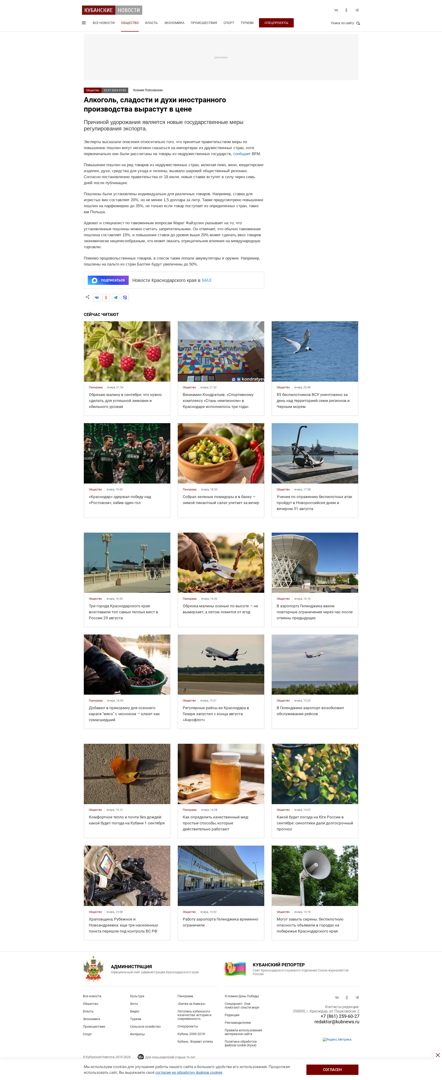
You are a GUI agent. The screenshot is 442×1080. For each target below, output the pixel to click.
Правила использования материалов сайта (243, 1032)
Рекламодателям (238, 1022)
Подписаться (113, 280)
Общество (130, 23)
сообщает (242, 154)
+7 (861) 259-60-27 (340, 1016)
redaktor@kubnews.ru (336, 1021)
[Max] (125, 297)
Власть (151, 23)
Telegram (356, 10)
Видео (134, 1011)
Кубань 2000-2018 (191, 1034)
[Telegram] (115, 297)
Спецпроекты (276, 23)
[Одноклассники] (106, 297)
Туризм (247, 23)
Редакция (232, 1015)
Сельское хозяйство (145, 1026)
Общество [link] (189, 387)
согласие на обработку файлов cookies (188, 1072)
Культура (137, 996)
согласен (332, 1070)
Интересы (137, 1034)
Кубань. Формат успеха (195, 1041)
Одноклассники (346, 10)
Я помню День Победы (242, 996)
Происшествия (204, 23)
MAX (207, 280)
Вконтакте (336, 10)
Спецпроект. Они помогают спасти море (242, 1005)
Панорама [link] (96, 387)
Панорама (185, 996)
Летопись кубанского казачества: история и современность (194, 1015)
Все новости (104, 23)
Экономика (174, 23)
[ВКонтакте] (96, 297)
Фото (134, 1004)
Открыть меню (84, 23)
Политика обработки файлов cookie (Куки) (241, 1043)
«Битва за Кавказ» (191, 1004)
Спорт (229, 23)
